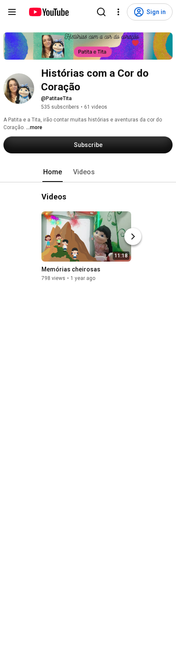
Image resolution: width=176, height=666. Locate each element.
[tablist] (88, 172)
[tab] (52, 172)
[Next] (132, 236)
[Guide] (12, 12)
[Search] (101, 12)
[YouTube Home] (48, 12)
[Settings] (118, 12)
